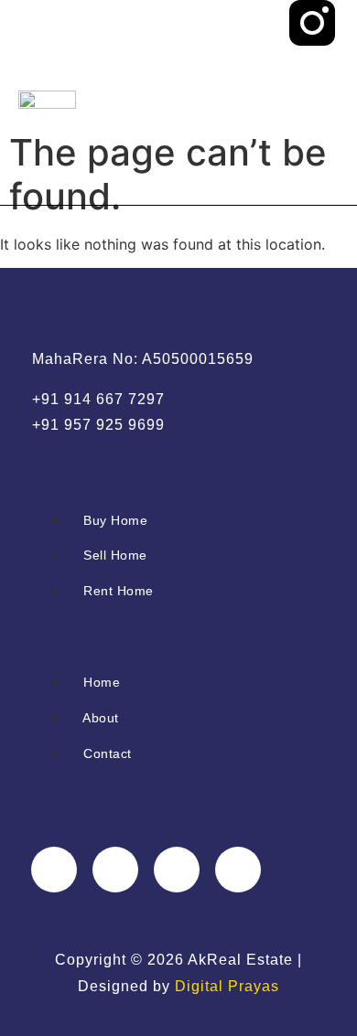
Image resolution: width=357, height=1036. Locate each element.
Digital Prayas (227, 986)
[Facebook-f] (54, 869)
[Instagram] (177, 869)
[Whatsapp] (312, 125)
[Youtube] (312, 176)
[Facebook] (312, 74)
